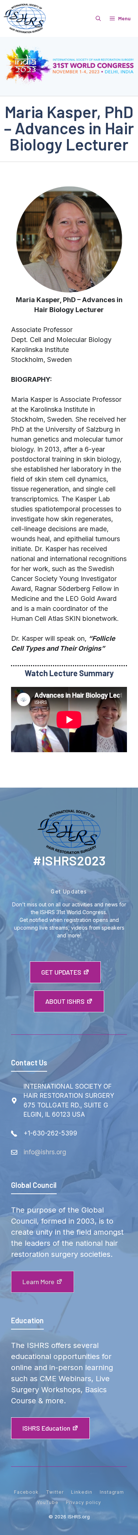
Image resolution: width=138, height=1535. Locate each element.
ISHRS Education (46, 1428)
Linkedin (81, 1492)
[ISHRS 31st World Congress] (25, 18)
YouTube (48, 1502)
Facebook (26, 1492)
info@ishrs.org (45, 1152)
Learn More (38, 1282)
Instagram (112, 1492)
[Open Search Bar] (98, 18)
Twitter (55, 1492)
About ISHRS (65, 1001)
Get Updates (61, 972)
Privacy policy (83, 1502)
